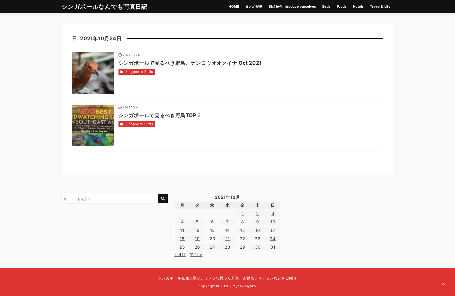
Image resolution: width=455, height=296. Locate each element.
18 (182, 238)
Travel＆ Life (380, 6)
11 (182, 230)
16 (257, 230)
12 (197, 230)
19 (197, 238)
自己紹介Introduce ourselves (292, 6)
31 (272, 247)
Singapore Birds (139, 72)
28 (227, 247)
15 (242, 230)
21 (227, 238)
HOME (234, 6)
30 (257, 247)
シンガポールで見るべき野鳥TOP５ (160, 115)
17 (272, 230)
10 (272, 221)
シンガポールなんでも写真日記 (104, 6)
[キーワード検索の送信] (163, 198)
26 (197, 247)
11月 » (196, 254)
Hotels (358, 6)
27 (212, 247)
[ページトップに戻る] (444, 285)
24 (272, 238)
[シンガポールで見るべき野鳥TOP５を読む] (93, 125)
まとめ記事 (254, 6)
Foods (342, 6)
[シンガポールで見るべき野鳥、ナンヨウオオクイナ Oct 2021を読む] (93, 73)
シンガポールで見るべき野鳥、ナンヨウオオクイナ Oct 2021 (190, 63)
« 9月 (180, 254)
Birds (326, 6)
